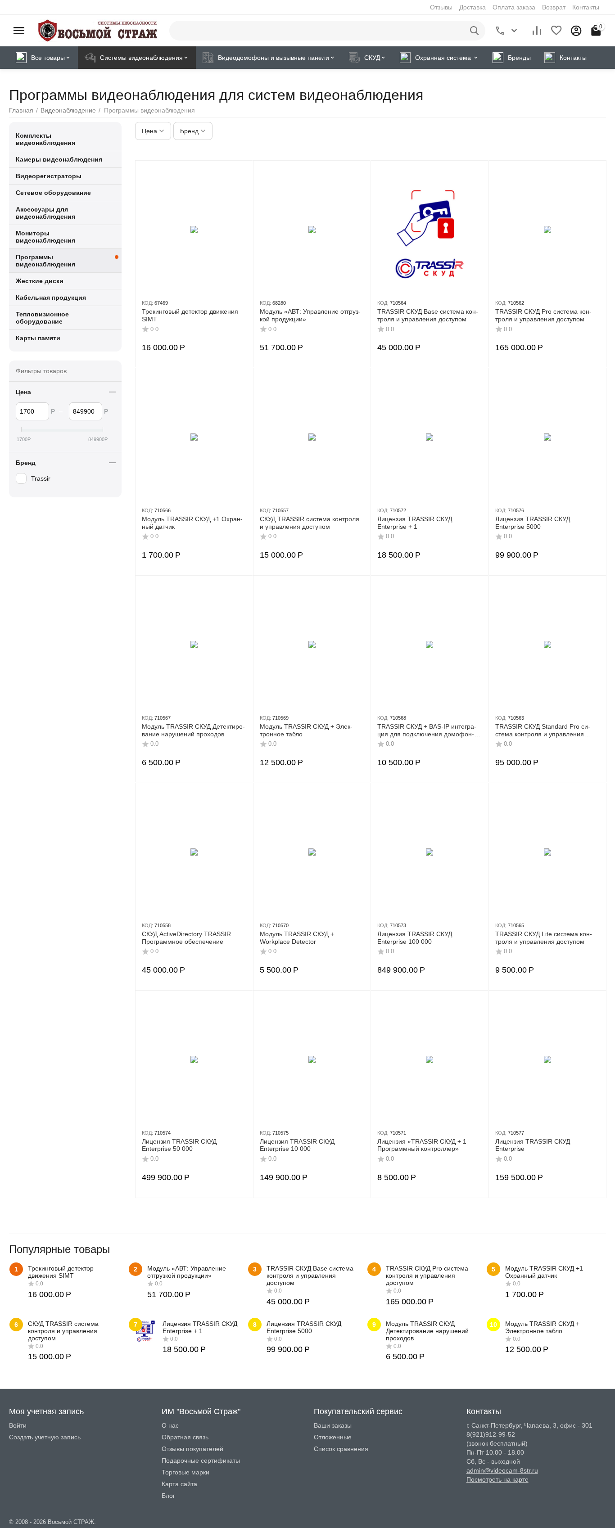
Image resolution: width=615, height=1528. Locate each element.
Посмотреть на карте (497, 1479)
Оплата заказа (514, 7)
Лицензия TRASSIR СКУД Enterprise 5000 (532, 522)
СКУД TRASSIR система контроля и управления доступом (309, 522)
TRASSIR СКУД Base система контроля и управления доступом (427, 315)
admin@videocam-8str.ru (502, 1470)
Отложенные (333, 1437)
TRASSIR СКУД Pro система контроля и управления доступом (543, 315)
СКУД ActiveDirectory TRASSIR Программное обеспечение (186, 937)
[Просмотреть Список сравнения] (536, 31)
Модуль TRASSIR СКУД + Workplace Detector (297, 937)
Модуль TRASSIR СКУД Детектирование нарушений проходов (193, 730)
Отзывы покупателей (192, 1448)
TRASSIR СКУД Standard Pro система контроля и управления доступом (542, 730)
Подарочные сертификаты (201, 1460)
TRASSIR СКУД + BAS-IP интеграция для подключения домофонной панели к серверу (426, 730)
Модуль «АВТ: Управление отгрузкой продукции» (310, 315)
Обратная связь (185, 1437)
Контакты (585, 7)
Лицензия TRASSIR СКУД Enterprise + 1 (414, 522)
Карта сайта (179, 1483)
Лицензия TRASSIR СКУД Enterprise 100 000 (414, 937)
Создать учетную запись (45, 1437)
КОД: (147, 303)
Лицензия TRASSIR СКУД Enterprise (532, 1145)
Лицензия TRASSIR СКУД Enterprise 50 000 (179, 1145)
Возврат (553, 7)
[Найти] (475, 31)
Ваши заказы (333, 1425)
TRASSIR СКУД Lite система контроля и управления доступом (543, 937)
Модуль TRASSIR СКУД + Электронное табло (306, 730)
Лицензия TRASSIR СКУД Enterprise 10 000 (297, 1145)
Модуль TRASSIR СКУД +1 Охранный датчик (192, 522)
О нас (170, 1425)
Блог (168, 1495)
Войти (18, 1425)
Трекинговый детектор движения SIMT (190, 315)
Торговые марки (185, 1472)
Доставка (472, 7)
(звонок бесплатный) (497, 1443)
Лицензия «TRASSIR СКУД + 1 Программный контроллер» (421, 1145)
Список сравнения (341, 1448)
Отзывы (441, 7)
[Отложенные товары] (556, 31)
